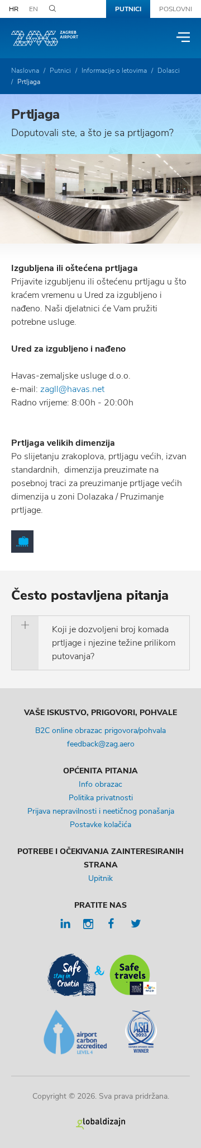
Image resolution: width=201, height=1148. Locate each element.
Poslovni (175, 8)
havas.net (85, 389)
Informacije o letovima (114, 70)
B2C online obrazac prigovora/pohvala (100, 730)
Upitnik (100, 878)
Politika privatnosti (101, 797)
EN (33, 8)
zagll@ (53, 389)
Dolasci (168, 70)
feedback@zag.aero (101, 744)
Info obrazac (100, 784)
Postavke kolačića (100, 824)
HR (13, 8)
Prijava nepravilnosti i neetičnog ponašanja (100, 811)
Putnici (128, 8)
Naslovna (25, 70)
